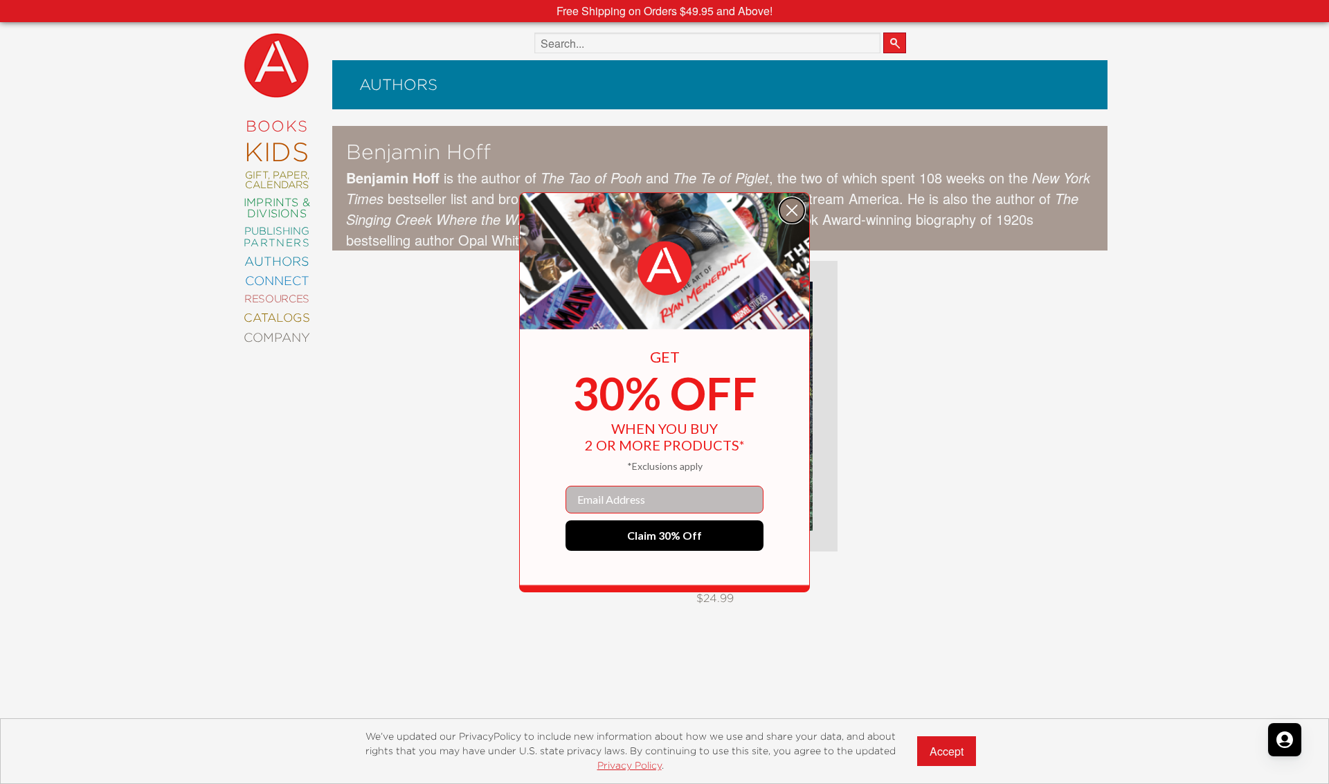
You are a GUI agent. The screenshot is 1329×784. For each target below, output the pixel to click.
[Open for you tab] (1284, 739)
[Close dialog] (791, 210)
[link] (664, 268)
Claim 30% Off (664, 535)
